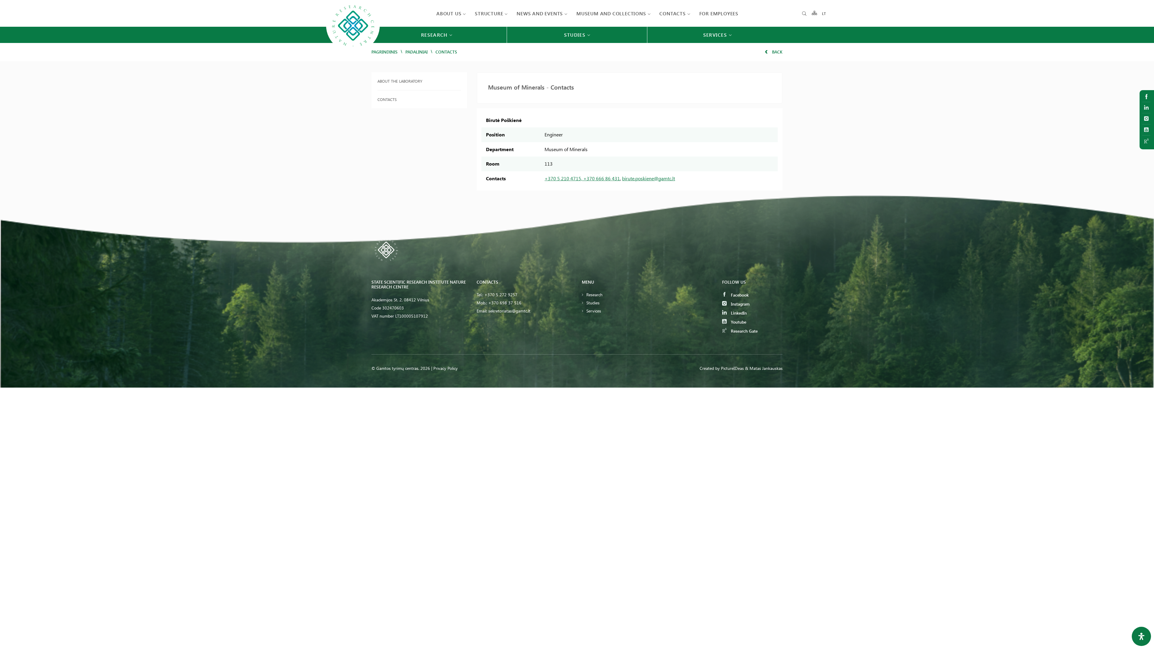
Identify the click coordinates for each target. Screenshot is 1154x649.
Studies (593, 303)
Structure (489, 13)
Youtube (738, 322)
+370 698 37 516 (504, 303)
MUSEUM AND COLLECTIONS (611, 13)
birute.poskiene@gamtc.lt (648, 178)
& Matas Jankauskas (764, 368)
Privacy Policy (445, 368)
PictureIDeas (732, 368)
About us (448, 13)
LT (824, 13)
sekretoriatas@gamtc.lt (509, 311)
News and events (540, 13)
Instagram (739, 304)
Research (594, 294)
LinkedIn (738, 313)
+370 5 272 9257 (500, 294)
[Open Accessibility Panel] (1141, 636)
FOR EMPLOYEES (718, 13)
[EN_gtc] (353, 51)
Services (593, 311)
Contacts (672, 13)
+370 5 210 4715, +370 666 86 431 (582, 178)
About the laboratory (399, 81)
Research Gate (744, 331)
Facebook (739, 295)
